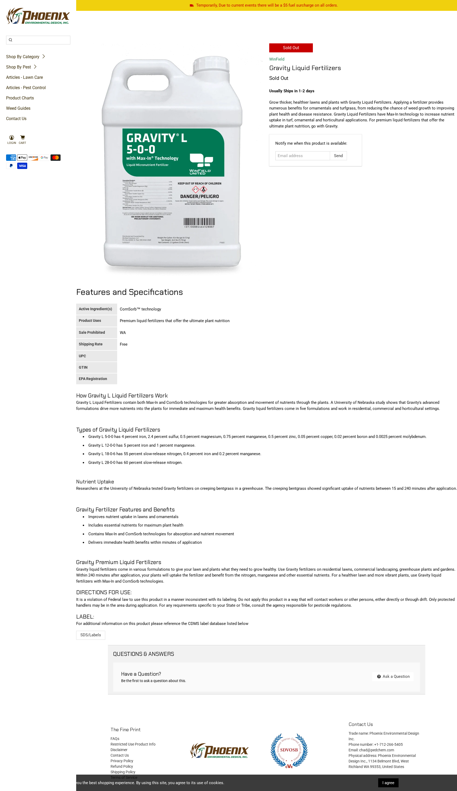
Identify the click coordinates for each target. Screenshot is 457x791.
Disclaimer (119, 750)
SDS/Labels (90, 635)
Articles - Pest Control (26, 87)
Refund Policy (122, 766)
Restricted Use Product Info (133, 744)
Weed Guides (18, 108)
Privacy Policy (122, 761)
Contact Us (16, 118)
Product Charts (20, 97)
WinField (276, 59)
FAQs (115, 739)
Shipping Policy (123, 772)
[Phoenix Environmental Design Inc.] (38, 16)
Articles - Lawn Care (24, 77)
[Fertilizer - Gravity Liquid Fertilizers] (171, 161)
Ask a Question (396, 676)
